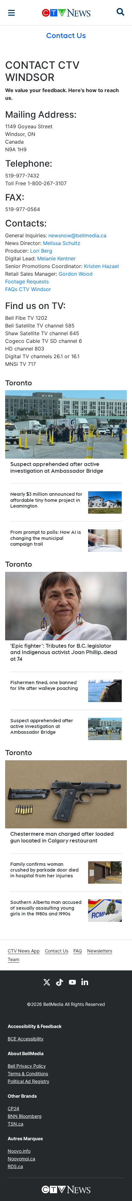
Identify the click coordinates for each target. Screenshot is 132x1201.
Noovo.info (19, 1151)
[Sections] (11, 12)
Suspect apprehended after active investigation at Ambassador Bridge (56, 467)
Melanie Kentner (56, 258)
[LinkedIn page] (85, 982)
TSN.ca (15, 1123)
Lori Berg (41, 251)
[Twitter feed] (47, 982)
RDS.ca (15, 1166)
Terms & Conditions (28, 1073)
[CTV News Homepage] (66, 13)
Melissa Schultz (61, 243)
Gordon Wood (76, 274)
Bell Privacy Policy (27, 1066)
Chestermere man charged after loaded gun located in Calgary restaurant (62, 837)
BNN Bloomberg (25, 1116)
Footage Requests (27, 281)
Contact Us (56, 950)
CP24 (13, 1108)
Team (13, 959)
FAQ (77, 950)
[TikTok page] (59, 982)
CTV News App (24, 950)
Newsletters (99, 950)
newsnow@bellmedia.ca (77, 235)
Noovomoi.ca (21, 1158)
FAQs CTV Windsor (28, 289)
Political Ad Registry (28, 1081)
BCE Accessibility (26, 1038)
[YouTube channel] (72, 982)
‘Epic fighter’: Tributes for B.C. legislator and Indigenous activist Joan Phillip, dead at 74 (63, 652)
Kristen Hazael (101, 266)
